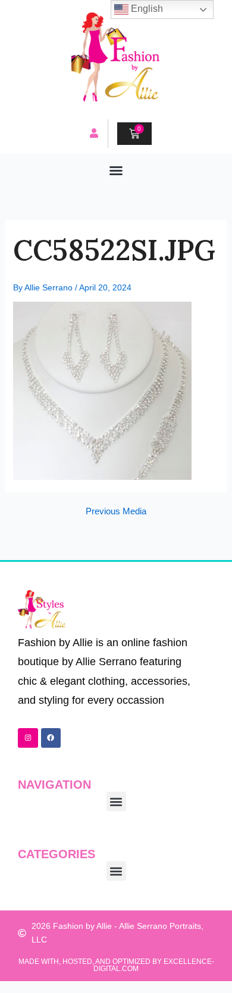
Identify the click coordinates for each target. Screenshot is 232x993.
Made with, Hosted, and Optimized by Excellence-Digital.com (116, 965)
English (145, 9)
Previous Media (116, 511)
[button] (116, 170)
